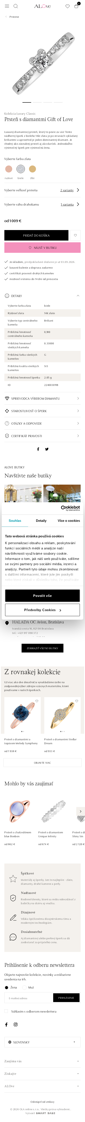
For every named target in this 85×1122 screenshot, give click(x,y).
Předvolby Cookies (40, 610)
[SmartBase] (45, 1113)
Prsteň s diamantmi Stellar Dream (60, 741)
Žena (13, 987)
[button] (42, 296)
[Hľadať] (15, 6)
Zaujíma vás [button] (13, 1061)
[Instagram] (15, 1025)
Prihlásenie (66, 997)
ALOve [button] (9, 1086)
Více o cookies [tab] (69, 520)
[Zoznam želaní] (67, 6)
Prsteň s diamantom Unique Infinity (50, 834)
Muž (31, 987)
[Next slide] (80, 811)
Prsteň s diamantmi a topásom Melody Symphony (20, 741)
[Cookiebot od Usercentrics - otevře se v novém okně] (61, 508)
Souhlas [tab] (15, 520)
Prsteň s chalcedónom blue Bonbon (17, 834)
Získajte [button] (10, 1074)
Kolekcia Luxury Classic (20, 113)
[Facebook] (6, 1025)
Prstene (14, 16)
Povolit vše (42, 595)
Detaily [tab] (41, 520)
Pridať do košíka (36, 235)
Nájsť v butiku (45, 247)
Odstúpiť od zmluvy (42, 1101)
